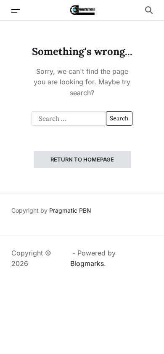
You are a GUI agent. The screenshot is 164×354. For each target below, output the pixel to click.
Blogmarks (87, 263)
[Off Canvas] (15, 11)
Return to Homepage (82, 159)
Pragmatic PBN (70, 210)
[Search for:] (69, 118)
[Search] (149, 10)
